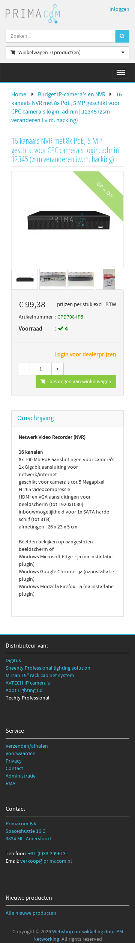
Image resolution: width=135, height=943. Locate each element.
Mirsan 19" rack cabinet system (40, 675)
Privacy (14, 761)
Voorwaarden (21, 753)
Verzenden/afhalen (27, 746)
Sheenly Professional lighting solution (48, 668)
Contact (14, 768)
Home (18, 94)
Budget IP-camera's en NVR (71, 94)
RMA (10, 783)
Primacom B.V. (22, 824)
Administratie (21, 776)
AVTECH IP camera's (28, 683)
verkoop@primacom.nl (46, 861)
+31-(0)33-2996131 (48, 853)
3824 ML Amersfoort (28, 838)
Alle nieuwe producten (31, 913)
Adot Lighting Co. (25, 690)
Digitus (13, 660)
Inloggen (119, 9)
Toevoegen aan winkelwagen (78, 381)
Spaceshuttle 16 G (26, 831)
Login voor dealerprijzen (85, 354)
